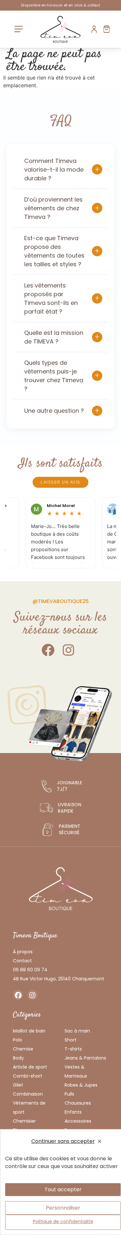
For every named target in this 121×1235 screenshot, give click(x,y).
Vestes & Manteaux (76, 1071)
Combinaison (28, 1094)
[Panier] (107, 29)
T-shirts (73, 1049)
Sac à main (77, 1031)
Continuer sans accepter (63, 1141)
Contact (22, 960)
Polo (17, 1040)
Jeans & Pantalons (85, 1058)
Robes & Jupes (81, 1085)
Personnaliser (63, 1207)
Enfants (73, 1112)
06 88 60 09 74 (30, 969)
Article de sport (30, 1067)
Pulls (69, 1094)
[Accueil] (60, 29)
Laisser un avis (60, 482)
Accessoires (78, 1121)
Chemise (23, 1049)
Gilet (18, 1085)
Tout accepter (63, 1189)
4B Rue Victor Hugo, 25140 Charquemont (58, 979)
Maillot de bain (29, 1031)
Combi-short (27, 1076)
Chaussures (78, 1103)
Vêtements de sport (29, 1107)
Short (70, 1040)
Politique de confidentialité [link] (63, 1221)
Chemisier (24, 1121)
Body (18, 1058)
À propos (23, 951)
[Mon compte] (94, 29)
